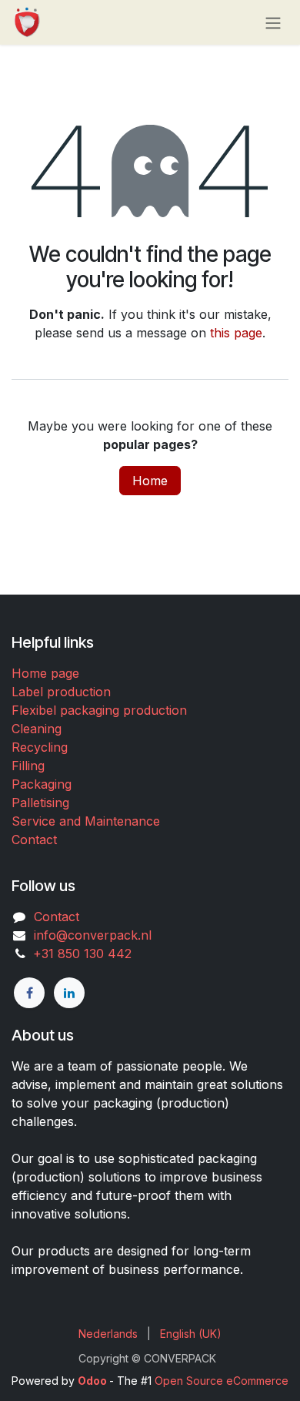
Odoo (93, 1380)
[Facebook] (29, 992)
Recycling (40, 747)
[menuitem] (108, 1333)
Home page (45, 673)
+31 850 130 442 (78, 953)
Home (150, 480)
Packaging (42, 784)
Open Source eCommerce (221, 1380)
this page (236, 332)
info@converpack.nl (93, 935)
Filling (28, 765)
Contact (34, 839)
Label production (61, 691)
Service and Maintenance (86, 821)
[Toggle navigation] (273, 22)
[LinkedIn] (69, 992)
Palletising (40, 802)
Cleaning (37, 728)
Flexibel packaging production (99, 710)
